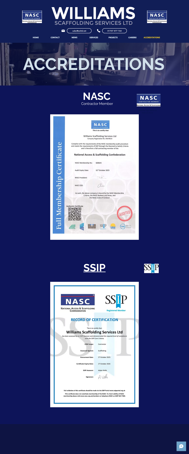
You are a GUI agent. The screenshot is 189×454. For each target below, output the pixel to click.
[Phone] (99, 31)
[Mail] (63, 31)
